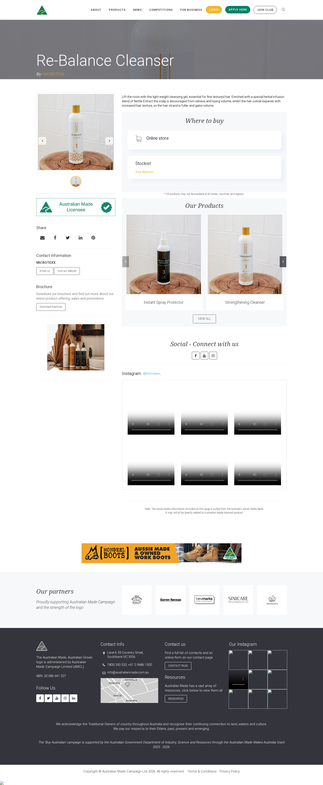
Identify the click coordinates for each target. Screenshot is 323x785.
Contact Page (178, 665)
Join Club (265, 9)
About (96, 9)
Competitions (161, 9)
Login (214, 9)
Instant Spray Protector (164, 302)
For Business (191, 9)
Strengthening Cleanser (245, 302)
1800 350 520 (117, 665)
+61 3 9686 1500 (140, 665)
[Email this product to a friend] (42, 238)
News (137, 9)
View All (204, 318)
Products (117, 9)
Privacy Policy (230, 771)
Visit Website (144, 172)
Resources (175, 698)
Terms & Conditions (202, 771)
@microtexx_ (152, 373)
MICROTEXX (53, 74)
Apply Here (238, 9)
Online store (157, 138)
